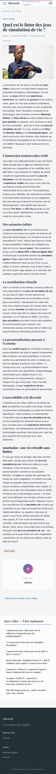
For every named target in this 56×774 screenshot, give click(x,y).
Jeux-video (16, 11)
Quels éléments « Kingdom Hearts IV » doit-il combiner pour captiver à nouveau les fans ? (28, 661)
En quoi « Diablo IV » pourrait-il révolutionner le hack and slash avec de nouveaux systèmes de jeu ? (25, 681)
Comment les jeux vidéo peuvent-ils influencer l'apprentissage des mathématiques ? (23, 633)
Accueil (6, 11)
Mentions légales (10, 752)
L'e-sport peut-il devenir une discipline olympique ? (25, 643)
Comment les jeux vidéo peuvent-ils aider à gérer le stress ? (27, 652)
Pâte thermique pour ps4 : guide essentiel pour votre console (26, 691)
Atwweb (11, 3)
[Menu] (50, 3)
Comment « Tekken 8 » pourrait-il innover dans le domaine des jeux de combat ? (26, 670)
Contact (6, 757)
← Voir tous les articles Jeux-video (20, 598)
